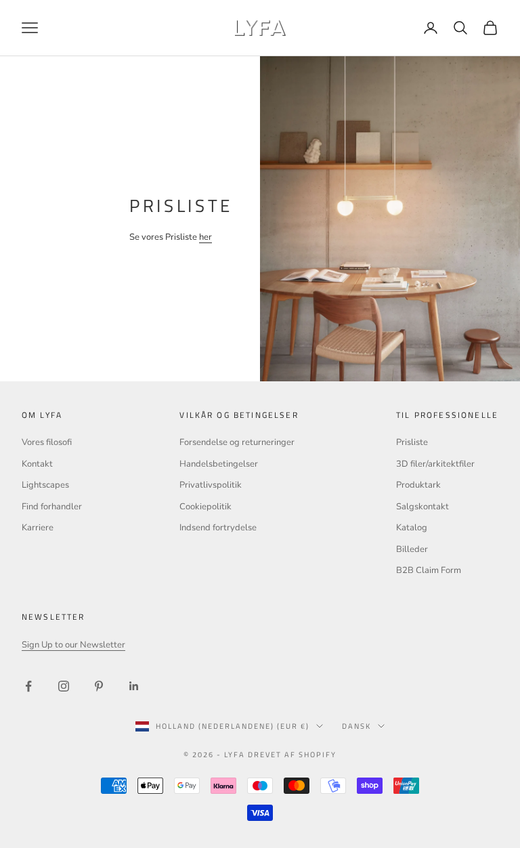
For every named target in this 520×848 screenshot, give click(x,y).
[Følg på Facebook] (28, 686)
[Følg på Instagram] (63, 686)
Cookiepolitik (205, 507)
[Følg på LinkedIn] (134, 686)
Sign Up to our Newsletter (73, 645)
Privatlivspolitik (210, 485)
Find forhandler (52, 507)
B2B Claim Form (428, 570)
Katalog (411, 528)
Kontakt (37, 464)
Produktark (418, 485)
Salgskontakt (422, 507)
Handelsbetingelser (218, 464)
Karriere (37, 528)
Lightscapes (45, 485)
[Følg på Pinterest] (99, 686)
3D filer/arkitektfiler (435, 464)
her (205, 237)
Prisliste (412, 442)
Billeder (412, 549)
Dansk (356, 726)
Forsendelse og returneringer (237, 442)
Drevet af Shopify (292, 754)
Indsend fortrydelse (218, 528)
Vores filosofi (47, 442)
